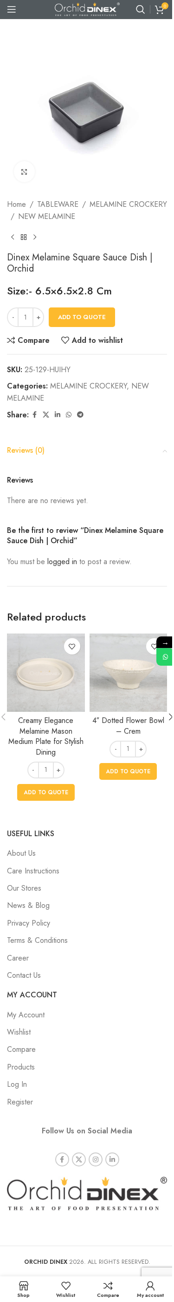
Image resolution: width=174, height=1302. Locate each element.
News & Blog (28, 905)
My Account (26, 1014)
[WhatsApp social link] (68, 415)
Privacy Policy (28, 923)
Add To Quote (82, 317)
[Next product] (34, 237)
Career (18, 958)
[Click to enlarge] (24, 171)
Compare (21, 1049)
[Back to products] (23, 237)
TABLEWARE (57, 204)
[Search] (140, 9)
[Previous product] (12, 237)
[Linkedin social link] (57, 415)
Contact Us (24, 975)
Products (21, 1067)
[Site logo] (87, 8)
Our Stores (24, 888)
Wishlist (19, 1032)
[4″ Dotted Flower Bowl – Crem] (129, 673)
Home (16, 204)
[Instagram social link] (96, 1159)
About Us (21, 853)
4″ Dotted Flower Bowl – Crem (128, 725)
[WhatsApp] (165, 657)
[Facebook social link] (34, 415)
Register (20, 1102)
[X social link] (46, 415)
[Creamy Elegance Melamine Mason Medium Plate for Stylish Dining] (46, 673)
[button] (46, 792)
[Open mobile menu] (11, 9)
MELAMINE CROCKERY (128, 204)
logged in (62, 561)
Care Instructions (33, 871)
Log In (17, 1084)
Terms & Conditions (37, 940)
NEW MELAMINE (46, 216)
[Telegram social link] (80, 415)
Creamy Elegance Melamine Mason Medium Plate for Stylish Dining (46, 736)
